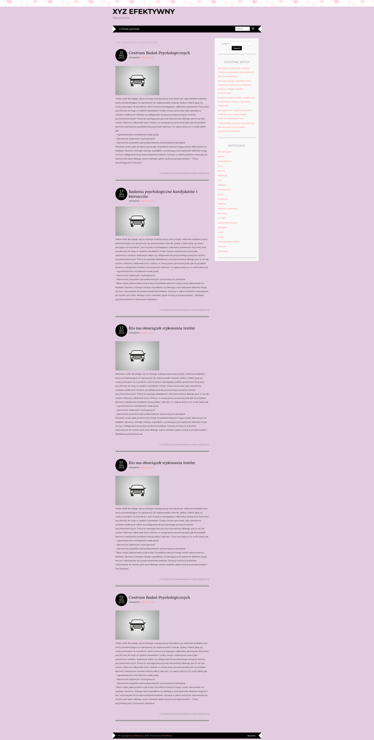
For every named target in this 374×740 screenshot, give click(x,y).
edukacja (222, 175)
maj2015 (121, 56)
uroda (221, 232)
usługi (221, 237)
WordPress (167, 735)
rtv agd (221, 218)
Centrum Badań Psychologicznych (159, 52)
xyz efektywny (143, 11)
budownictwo (225, 161)
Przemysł (222, 199)
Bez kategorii (224, 151)
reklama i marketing (227, 208)
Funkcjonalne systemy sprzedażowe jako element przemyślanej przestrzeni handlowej (236, 127)
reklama (222, 203)
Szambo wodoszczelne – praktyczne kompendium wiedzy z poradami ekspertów (236, 101)
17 (121, 191)
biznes (144, 57)
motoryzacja (224, 189)
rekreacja (222, 213)
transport (222, 227)
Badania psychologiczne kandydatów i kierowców (163, 194)
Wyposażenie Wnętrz (229, 241)
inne (220, 180)
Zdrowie (222, 246)
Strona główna (129, 29)
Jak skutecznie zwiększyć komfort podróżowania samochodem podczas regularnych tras (235, 114)
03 (121, 597)
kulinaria (222, 184)
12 (121, 328)
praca (151, 57)
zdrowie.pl (223, 251)
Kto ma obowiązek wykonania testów (162, 328)
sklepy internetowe (227, 222)
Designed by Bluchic (252, 736)
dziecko (221, 170)
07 (121, 462)
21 (121, 53)
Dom (220, 165)
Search (236, 48)
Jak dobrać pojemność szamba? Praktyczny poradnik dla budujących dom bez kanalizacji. (236, 72)
